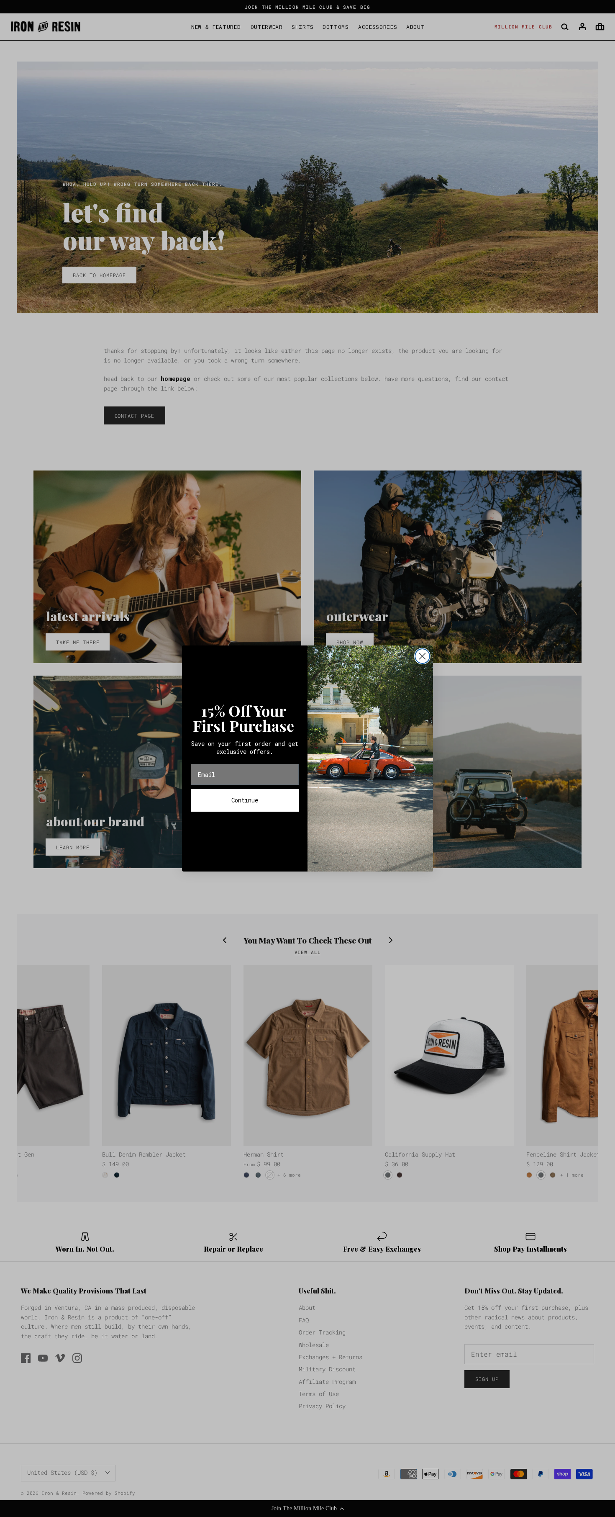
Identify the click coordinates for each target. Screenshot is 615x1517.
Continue (244, 800)
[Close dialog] (422, 656)
